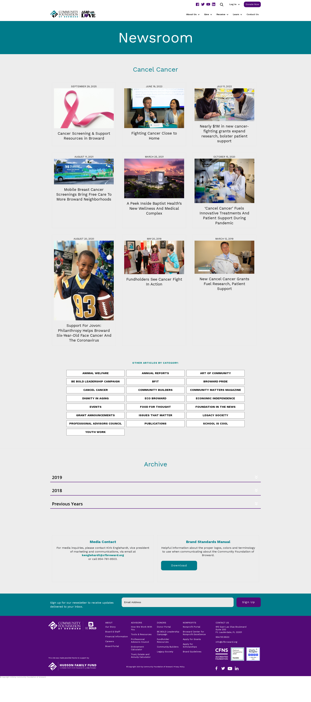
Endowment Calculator (137, 648)
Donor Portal (164, 627)
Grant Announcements (95, 415)
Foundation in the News (215, 406)
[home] (77, 14)
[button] (234, 4)
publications (155, 423)
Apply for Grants (192, 639)
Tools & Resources (141, 634)
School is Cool (215, 423)
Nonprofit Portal (191, 627)
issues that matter (155, 415)
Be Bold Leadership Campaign (95, 381)
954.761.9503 (222, 637)
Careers (109, 641)
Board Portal (112, 646)
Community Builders (155, 390)
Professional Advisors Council (95, 423)
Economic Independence (215, 398)
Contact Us (253, 14)
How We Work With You (141, 628)
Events (96, 406)
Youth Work (95, 432)
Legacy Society (215, 415)
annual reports (155, 373)
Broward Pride (215, 381)
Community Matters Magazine (215, 390)
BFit (155, 381)
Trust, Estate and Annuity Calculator (141, 655)
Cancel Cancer (95, 390)
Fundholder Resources (163, 640)
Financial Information (116, 636)
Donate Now (252, 4)
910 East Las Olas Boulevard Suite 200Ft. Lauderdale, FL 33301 (231, 629)
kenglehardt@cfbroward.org (103, 555)
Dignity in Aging (95, 398)
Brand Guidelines (192, 651)
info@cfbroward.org (226, 642)
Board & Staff (112, 631)
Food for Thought (155, 406)
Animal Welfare (95, 373)
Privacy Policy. (7, 679)
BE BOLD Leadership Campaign (168, 633)
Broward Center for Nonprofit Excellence (194, 633)
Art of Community (215, 373)
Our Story (110, 627)
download (179, 565)
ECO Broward (155, 398)
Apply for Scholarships (190, 645)
